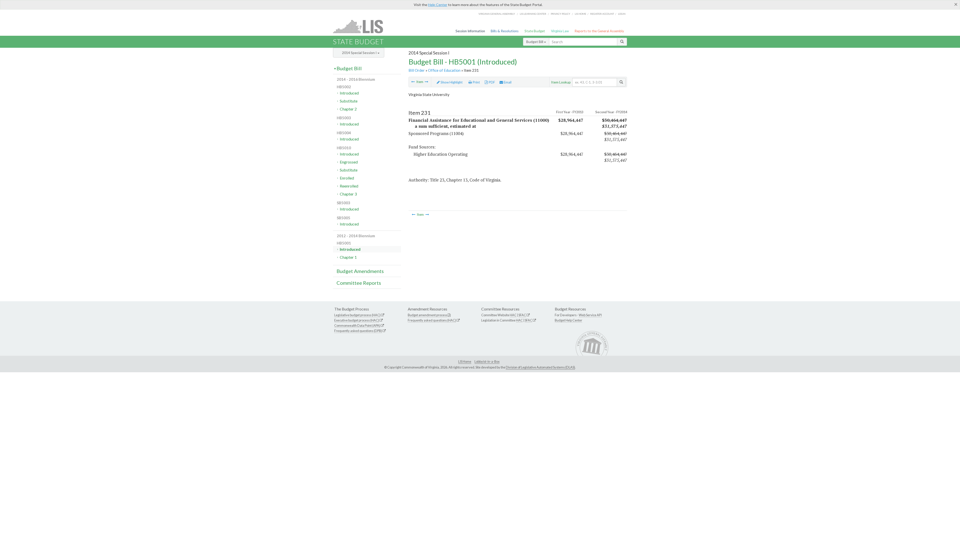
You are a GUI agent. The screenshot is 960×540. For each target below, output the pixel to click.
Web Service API (590, 315)
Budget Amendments (360, 271)
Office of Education (444, 70)
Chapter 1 (348, 257)
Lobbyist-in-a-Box (487, 362)
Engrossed (349, 162)
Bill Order (416, 70)
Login (622, 13)
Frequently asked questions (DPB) (358, 331)
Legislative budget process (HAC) (357, 315)
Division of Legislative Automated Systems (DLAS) (540, 367)
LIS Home (464, 362)
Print (476, 82)
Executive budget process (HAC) (356, 320)
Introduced (349, 92)
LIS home (580, 13)
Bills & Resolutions (504, 31)
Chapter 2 (348, 108)
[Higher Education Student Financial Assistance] (413, 82)
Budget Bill (535, 42)
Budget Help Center (568, 320)
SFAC (522, 315)
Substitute (349, 100)
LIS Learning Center (533, 13)
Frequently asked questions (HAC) (432, 320)
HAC (513, 315)
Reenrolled (349, 186)
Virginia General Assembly (496, 13)
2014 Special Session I (360, 52)
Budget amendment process (427, 315)
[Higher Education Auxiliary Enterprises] (426, 82)
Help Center (437, 4)
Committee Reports (358, 283)
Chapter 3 (348, 194)
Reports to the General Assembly (599, 31)
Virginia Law (560, 31)
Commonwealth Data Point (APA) (357, 326)
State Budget (534, 31)
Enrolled (347, 178)
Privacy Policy (560, 13)
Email (507, 82)
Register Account (602, 13)
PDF (491, 82)
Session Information (470, 31)
